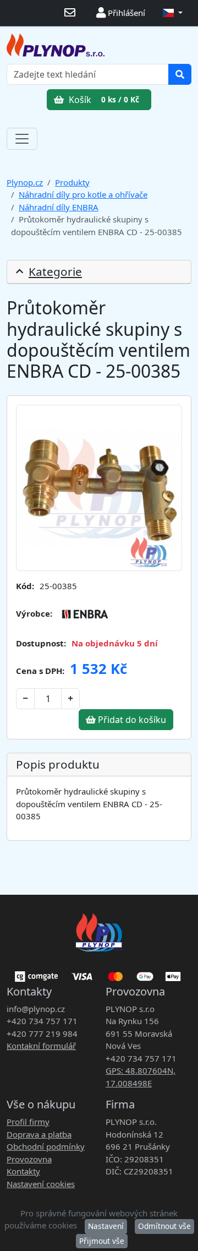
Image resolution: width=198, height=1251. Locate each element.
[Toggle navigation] (22, 139)
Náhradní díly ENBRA (58, 207)
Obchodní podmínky (46, 1146)
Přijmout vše (101, 1241)
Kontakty (23, 1171)
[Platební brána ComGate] (99, 972)
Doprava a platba (39, 1134)
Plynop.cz (25, 182)
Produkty (72, 182)
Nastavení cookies (41, 1183)
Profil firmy (28, 1121)
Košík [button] (103, 100)
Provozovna (29, 1159)
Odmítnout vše (164, 1226)
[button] (172, 13)
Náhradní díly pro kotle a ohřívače (83, 194)
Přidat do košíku (131, 720)
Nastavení (106, 1226)
